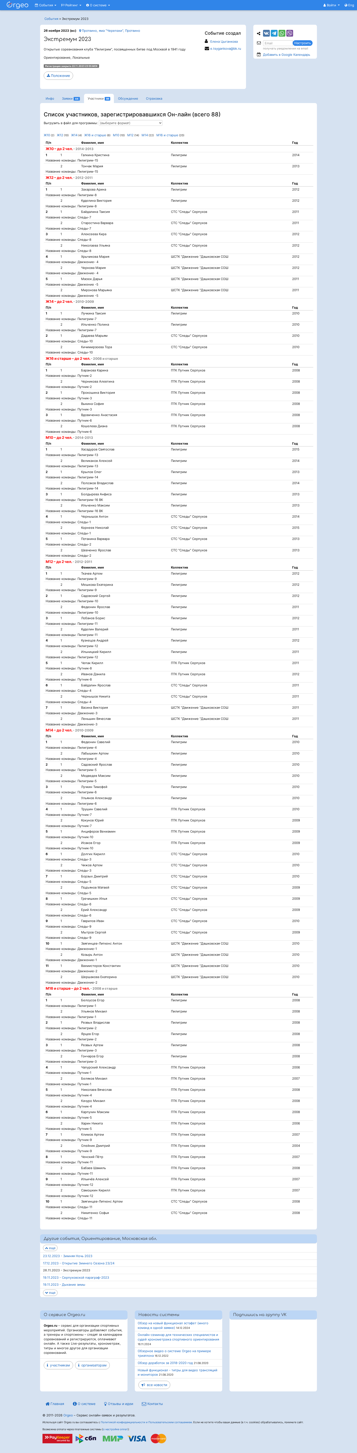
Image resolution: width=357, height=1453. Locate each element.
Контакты (154, 1404)
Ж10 (47, 135)
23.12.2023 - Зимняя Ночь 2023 (67, 1256)
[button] (331, 5)
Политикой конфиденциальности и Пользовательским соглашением (146, 1422)
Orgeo (68, 1415)
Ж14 (74, 135)
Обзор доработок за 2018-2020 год (165, 1363)
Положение (60, 75)
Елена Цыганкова (224, 41)
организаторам (93, 1365)
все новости (156, 1385)
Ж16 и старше (95, 135)
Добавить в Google (286, 54)
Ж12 (60, 135)
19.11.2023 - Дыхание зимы (64, 1284)
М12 (130, 135)
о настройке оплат (115, 1429)
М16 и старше (167, 135)
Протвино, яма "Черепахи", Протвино (110, 30)
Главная (57, 1404)
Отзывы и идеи (120, 1404)
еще (52, 1248)
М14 (145, 135)
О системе (98, 5)
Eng (350, 5)
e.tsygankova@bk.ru (225, 48)
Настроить (302, 43)
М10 (116, 135)
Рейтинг (71, 5)
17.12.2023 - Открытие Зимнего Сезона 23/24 (78, 1263)
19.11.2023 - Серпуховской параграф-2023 (76, 1277)
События (46, 5)
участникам (59, 1365)
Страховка (154, 98)
